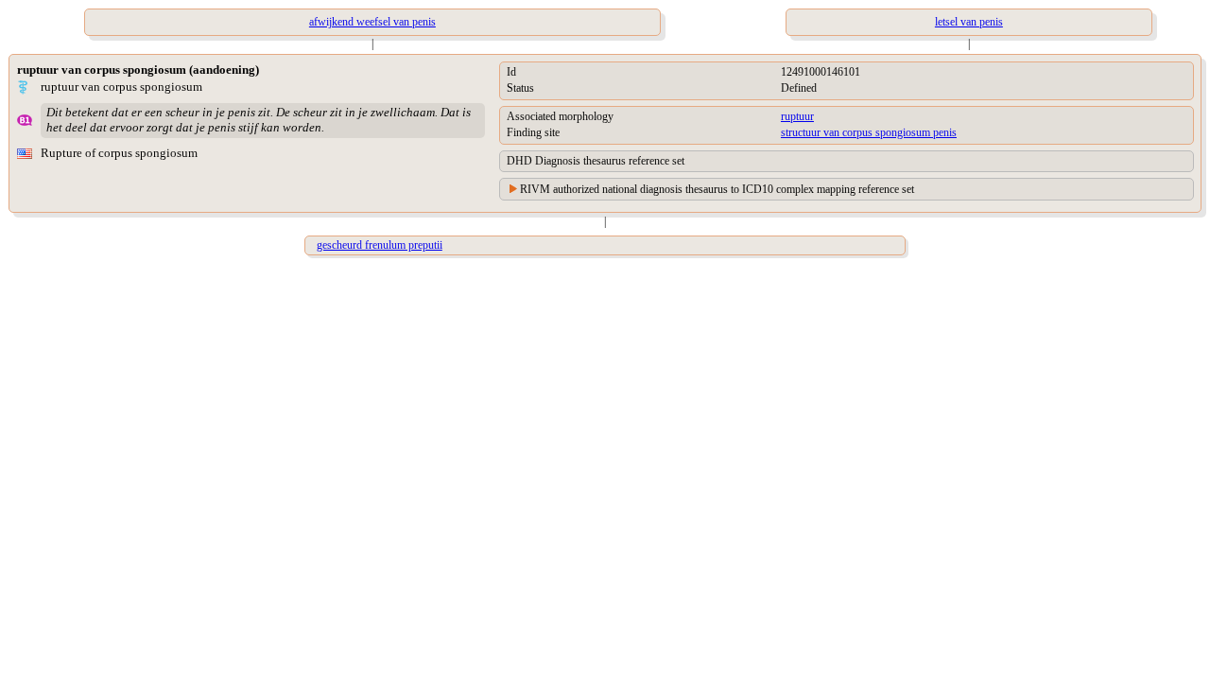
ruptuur (797, 116)
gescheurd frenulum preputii (379, 245)
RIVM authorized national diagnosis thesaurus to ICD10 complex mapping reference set (717, 189)
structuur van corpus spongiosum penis (869, 132)
